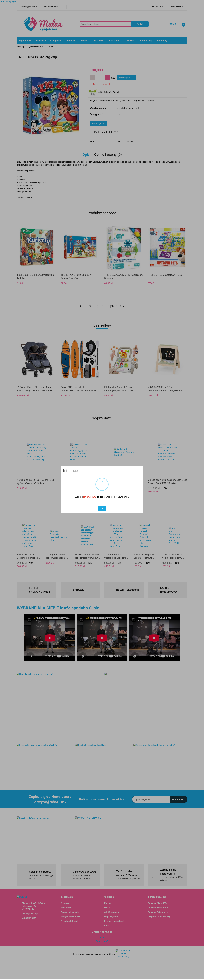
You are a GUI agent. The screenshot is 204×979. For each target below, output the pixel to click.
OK (102, 508)
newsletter (122, 496)
